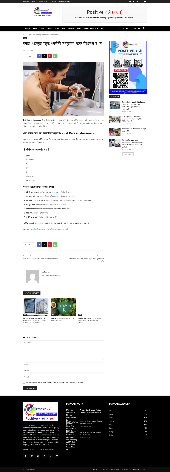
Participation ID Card (93, 28)
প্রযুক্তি (50, 28)
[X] (137, 1)
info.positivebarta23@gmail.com (44, 449)
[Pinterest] (50, 56)
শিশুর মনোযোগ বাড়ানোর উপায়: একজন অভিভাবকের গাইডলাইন (40, 259)
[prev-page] (24, 327)
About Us (26, 1)
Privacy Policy (43, 1)
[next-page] (28, 327)
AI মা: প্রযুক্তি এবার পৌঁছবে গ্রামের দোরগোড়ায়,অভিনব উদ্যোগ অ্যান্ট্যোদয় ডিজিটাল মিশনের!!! (132, 119)
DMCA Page (52, 1)
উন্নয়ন (35, 28)
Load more (127, 154)
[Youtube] (145, 1)
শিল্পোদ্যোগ (71, 28)
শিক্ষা (63, 28)
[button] (144, 29)
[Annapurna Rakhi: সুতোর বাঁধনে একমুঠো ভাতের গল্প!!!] (115, 132)
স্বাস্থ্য (78, 28)
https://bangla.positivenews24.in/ (51, 275)
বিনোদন (57, 28)
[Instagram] (129, 1)
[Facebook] (126, 1)
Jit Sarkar (46, 272)
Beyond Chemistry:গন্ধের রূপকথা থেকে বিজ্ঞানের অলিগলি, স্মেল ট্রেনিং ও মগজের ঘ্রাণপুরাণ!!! (89, 320)
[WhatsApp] (141, 1)
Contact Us (34, 1)
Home (27, 28)
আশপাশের (54, 192)
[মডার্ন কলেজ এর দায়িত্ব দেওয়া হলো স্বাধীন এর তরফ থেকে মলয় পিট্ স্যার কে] (72, 441)
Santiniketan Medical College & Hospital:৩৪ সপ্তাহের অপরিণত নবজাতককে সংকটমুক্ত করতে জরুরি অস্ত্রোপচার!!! (34, 320)
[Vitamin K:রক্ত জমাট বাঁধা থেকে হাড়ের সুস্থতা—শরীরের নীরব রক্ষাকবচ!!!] (63, 307)
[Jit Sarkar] (32, 276)
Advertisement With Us (64, 1)
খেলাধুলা (42, 28)
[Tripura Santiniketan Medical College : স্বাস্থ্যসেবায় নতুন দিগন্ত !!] (72, 417)
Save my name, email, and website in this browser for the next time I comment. (55, 383)
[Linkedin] (133, 1)
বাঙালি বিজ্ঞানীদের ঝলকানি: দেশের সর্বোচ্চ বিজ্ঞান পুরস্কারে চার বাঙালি (49, 229)
